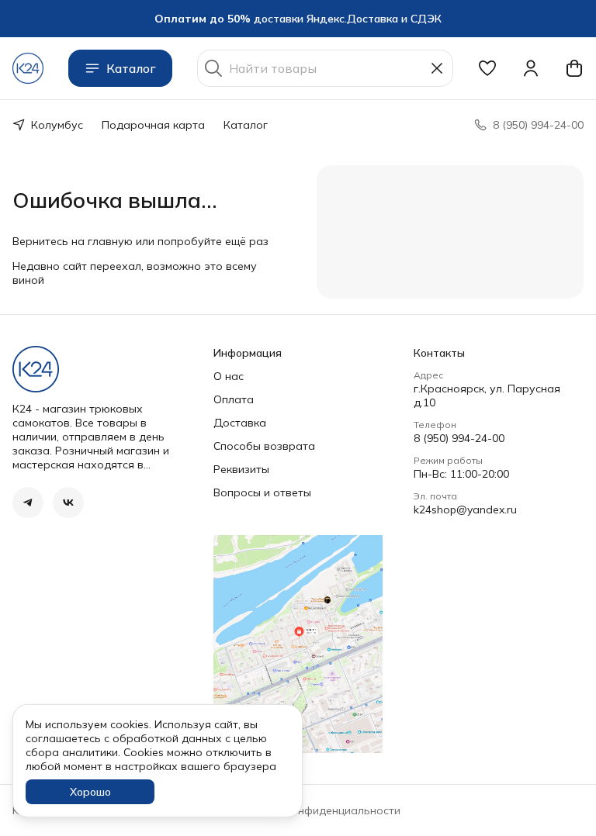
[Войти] (531, 68)
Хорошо (90, 792)
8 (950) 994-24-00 (459, 438)
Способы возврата (264, 446)
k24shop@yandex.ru (465, 509)
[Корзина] (574, 68)
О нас (228, 376)
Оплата (233, 399)
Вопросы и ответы (262, 492)
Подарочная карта (153, 125)
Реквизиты (241, 469)
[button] (487, 68)
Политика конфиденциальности (315, 810)
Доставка (239, 423)
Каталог (131, 68)
